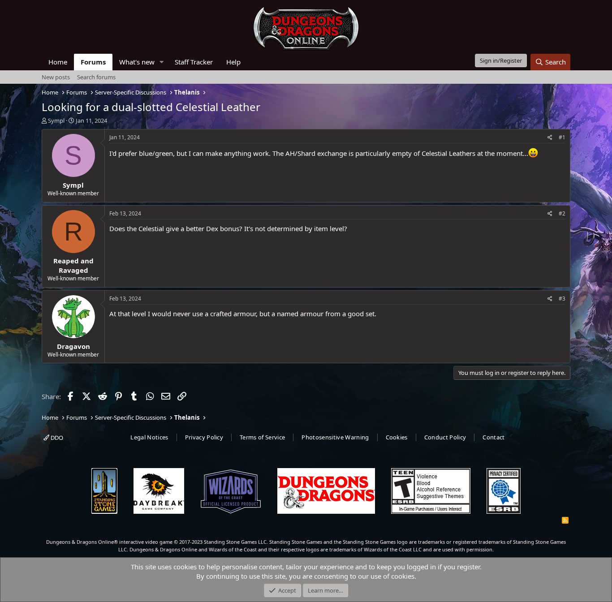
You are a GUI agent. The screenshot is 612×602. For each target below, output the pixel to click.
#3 (562, 298)
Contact (493, 437)
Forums (93, 61)
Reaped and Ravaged (73, 265)
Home (57, 61)
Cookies (397, 437)
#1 (562, 137)
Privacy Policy (204, 437)
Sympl (56, 120)
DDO (56, 438)
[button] (161, 62)
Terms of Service (262, 437)
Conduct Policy (445, 437)
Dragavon (73, 346)
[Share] (550, 138)
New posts (56, 77)
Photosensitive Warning (335, 437)
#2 (562, 213)
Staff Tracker (194, 61)
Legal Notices (149, 437)
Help (233, 61)
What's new (137, 61)
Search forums (96, 77)
